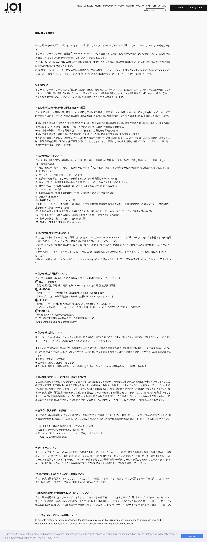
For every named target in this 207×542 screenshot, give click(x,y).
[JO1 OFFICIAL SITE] (12, 12)
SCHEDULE (88, 6)
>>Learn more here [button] (47, 537)
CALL (138, 6)
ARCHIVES (130, 6)
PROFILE (98, 6)
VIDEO (121, 6)
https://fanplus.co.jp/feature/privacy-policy (147, 70)
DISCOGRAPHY (109, 6)
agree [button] (192, 536)
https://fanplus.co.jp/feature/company (56, 321)
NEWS (79, 6)
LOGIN (199, 7)
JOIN (192, 7)
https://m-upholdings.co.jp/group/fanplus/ (80, 292)
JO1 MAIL (162, 6)
